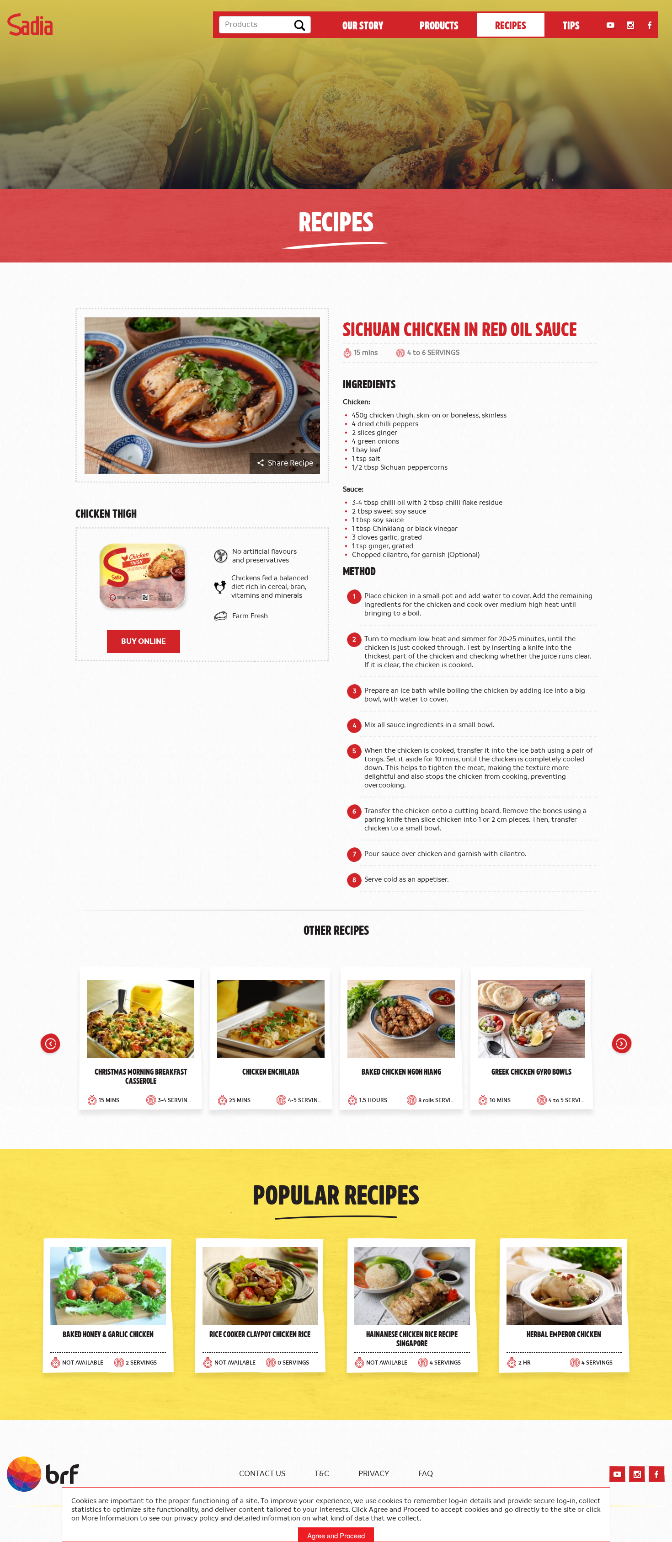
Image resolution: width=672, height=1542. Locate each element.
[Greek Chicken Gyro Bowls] (531, 1021)
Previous (50, 1044)
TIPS (571, 24)
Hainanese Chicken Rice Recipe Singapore (412, 1338)
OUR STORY (362, 24)
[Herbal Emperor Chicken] (564, 1286)
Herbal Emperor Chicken (564, 1334)
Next (621, 1044)
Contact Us (262, 1474)
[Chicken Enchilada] (271, 1021)
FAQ (425, 1474)
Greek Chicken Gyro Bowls (531, 1071)
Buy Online (143, 641)
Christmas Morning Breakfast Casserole (141, 1076)
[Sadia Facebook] (650, 25)
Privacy (373, 1474)
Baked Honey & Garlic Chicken (108, 1334)
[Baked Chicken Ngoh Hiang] (401, 1021)
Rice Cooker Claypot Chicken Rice (259, 1334)
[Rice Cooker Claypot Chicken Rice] (260, 1286)
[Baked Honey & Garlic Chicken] (108, 1286)
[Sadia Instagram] (630, 25)
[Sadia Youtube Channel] (611, 25)
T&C (322, 1474)
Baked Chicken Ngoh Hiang (401, 1071)
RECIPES (510, 24)
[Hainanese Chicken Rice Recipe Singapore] (412, 1286)
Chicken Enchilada (270, 1071)
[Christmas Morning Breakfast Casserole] (140, 1021)
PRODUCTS (439, 24)
